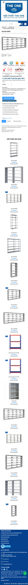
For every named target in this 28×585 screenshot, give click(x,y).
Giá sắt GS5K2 (14, 184)
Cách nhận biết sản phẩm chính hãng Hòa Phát (9, 535)
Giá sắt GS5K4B (14, 208)
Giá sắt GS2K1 (14, 160)
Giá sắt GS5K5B (14, 329)
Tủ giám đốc (3, 571)
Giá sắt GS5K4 (14, 449)
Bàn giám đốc (8, 571)
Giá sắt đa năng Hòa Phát (8, 28)
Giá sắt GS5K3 (14, 304)
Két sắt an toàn (17, 572)
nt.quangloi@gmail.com (7, 564)
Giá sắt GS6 (14, 401)
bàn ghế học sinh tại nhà (12, 575)
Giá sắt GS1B (14, 232)
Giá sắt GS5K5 (14, 425)
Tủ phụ (13, 571)
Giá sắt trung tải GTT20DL (14, 353)
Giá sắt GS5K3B (14, 473)
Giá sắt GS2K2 (14, 256)
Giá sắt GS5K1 (14, 521)
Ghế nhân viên (11, 572)
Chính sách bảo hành (5, 541)
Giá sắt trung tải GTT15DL (14, 377)
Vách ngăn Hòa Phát (18, 573)
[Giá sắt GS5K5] (4, 57)
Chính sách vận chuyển (5, 537)
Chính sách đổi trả (4, 539)
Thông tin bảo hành (17, 121)
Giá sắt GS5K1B (14, 280)
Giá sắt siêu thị (10, 573)
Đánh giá (9, 121)
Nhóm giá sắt (11, 27)
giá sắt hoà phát (9, 118)
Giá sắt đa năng (4, 573)
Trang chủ (4, 27)
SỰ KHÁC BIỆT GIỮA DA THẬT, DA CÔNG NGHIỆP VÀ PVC (11, 533)
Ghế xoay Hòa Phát (4, 572)
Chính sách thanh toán (5, 543)
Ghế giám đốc (17, 571)
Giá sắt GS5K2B (14, 497)
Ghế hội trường (23, 571)
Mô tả (4, 121)
